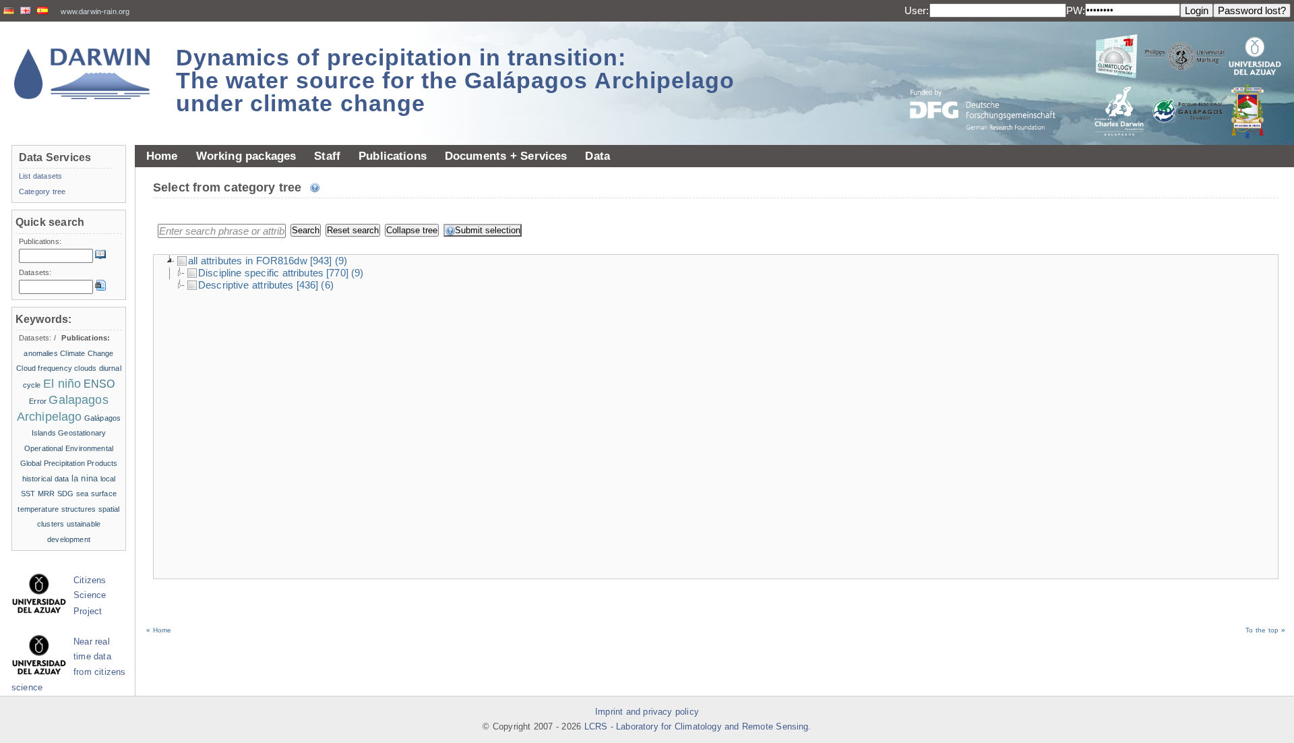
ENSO (99, 384)
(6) (327, 285)
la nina (84, 478)
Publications (393, 156)
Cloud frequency (44, 368)
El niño (62, 383)
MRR (46, 493)
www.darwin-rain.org (95, 11)
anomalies (40, 353)
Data (597, 156)
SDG (65, 493)
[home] (82, 74)
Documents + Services (506, 156)
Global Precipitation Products (69, 463)
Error (38, 401)
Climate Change (86, 353)
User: (916, 10)
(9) (341, 260)
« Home (158, 630)
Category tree (42, 191)
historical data (45, 479)
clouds (85, 368)
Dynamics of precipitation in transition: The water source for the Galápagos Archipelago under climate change (455, 80)
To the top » (1265, 630)
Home (162, 156)
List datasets (40, 176)
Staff (327, 156)
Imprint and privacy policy (647, 712)
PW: (1075, 10)
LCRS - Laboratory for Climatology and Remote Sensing (696, 727)
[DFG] (991, 79)
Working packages (246, 156)
